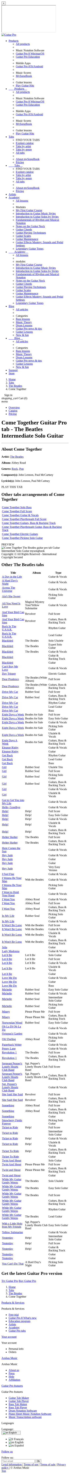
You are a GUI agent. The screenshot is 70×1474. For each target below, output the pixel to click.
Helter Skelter (10, 837)
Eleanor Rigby (10, 747)
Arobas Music (9, 1358)
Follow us (7, 1451)
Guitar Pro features (12, 1385)
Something (8, 1105)
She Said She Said (12, 1094)
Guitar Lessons (24, 331)
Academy (14, 197)
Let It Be (7, 955)
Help (11, 1376)
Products (13, 40)
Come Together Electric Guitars (20, 534)
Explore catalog (25, 143)
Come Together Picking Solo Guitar (22, 537)
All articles (22, 309)
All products (23, 43)
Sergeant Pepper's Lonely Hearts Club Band (12, 1066)
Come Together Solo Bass (17, 507)
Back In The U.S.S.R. (9, 628)
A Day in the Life (12, 576)
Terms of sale (48, 1464)
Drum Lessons (24, 325)
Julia (4, 947)
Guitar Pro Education (28, 56)
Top (3, 1470)
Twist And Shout (11, 1160)
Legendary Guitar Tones (29, 248)
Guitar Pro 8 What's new (23, 1317)
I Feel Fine (8, 874)
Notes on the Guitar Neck (30, 226)
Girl (4, 767)
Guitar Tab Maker (19, 1397)
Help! (5, 811)
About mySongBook (27, 159)
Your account (9, 1336)
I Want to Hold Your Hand (10, 894)
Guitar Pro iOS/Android (29, 66)
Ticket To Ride (10, 1151)
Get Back (7, 755)
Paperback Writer (12, 1044)
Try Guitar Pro (9, 1280)
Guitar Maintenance (27, 239)
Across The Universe (8, 589)
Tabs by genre (24, 149)
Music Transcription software (25, 1417)
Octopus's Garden (12, 1033)
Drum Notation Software (23, 1410)
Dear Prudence (10, 679)
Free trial (14, 1314)
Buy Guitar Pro (27, 1280)
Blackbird (7, 640)
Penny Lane (9, 1048)
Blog (11, 306)
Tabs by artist (23, 146)
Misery (6, 1011)
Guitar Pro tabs (17, 1330)
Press (12, 1373)
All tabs (20, 152)
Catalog (13, 410)
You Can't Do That (13, 1263)
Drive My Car (10, 691)
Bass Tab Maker (18, 1404)
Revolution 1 (9, 1052)
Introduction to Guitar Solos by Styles (37, 216)
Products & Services (12, 1302)
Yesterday (7, 1237)
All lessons (22, 200)
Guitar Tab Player (19, 1401)
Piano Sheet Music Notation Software (30, 1413)
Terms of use (31, 1464)
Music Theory (24, 322)
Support (13, 370)
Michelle (7, 989)
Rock (15, 468)
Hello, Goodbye (11, 807)
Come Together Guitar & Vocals (20, 515)
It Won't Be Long (12, 925)
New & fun (22, 335)
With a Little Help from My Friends (12, 1225)
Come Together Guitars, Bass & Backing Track (29, 522)
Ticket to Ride (10, 1127)
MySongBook (24, 75)
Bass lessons (23, 319)
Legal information (11, 1464)
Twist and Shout (11, 1169)
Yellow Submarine (12, 1232)
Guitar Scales (23, 235)
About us (14, 1370)
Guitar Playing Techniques (31, 232)
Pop (21, 468)
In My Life (8, 915)
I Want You (8, 899)
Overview (14, 407)
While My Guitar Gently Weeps (11, 1181)
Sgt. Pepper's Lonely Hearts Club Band (10, 1087)
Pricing (20, 162)
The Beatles (17, 456)
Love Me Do (9, 977)
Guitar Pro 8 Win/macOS (30, 53)
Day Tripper (9, 673)
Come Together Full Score (17, 511)
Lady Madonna (10, 951)
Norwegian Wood (12, 1022)
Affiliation (14, 1379)
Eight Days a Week (13, 714)
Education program (19, 1321)
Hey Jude (7, 855)
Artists (12, 194)
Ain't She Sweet (11, 596)
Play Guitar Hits (25, 85)
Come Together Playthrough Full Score (24, 519)
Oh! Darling (9, 1039)
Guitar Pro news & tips (29, 328)
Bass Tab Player (18, 1407)
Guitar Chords (24, 229)
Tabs (11, 136)
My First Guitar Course (29, 210)
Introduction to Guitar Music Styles (36, 213)
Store (12, 373)
